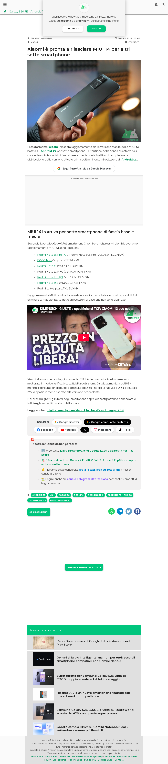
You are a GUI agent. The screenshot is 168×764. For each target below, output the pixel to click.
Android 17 (38, 11)
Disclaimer (51, 756)
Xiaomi (34, 42)
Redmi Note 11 (47, 266)
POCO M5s (44, 260)
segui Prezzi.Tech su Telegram (99, 469)
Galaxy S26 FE (18, 11)
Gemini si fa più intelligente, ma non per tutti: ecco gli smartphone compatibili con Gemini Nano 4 (96, 659)
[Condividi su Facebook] (137, 511)
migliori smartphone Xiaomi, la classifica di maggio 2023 (86, 410)
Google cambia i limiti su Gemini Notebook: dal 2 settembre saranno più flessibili (92, 728)
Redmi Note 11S (47, 282)
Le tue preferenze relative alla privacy (81, 756)
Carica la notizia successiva (84, 567)
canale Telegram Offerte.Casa (87, 479)
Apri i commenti (39, 512)
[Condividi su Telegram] (120, 511)
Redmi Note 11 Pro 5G (51, 254)
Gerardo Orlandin (41, 38)
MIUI (52, 495)
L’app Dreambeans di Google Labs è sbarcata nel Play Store (93, 642)
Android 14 (129, 159)
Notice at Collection (116, 756)
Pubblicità (90, 760)
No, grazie (72, 29)
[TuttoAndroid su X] (84, 430)
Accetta (96, 29)
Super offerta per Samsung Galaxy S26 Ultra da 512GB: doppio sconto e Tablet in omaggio (91, 677)
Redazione (37, 756)
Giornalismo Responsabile (67, 760)
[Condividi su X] (129, 511)
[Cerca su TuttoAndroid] (163, 4)
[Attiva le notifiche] (156, 4)
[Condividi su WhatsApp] (111, 511)
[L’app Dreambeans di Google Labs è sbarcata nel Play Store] (43, 642)
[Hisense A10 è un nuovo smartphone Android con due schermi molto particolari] (43, 694)
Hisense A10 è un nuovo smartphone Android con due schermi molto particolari (93, 694)
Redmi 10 (79, 495)
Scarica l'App (105, 760)
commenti (133, 42)
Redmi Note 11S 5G (50, 277)
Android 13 (48, 151)
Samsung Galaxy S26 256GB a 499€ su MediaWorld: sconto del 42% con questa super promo (95, 711)
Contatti (119, 760)
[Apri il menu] (5, 4)
